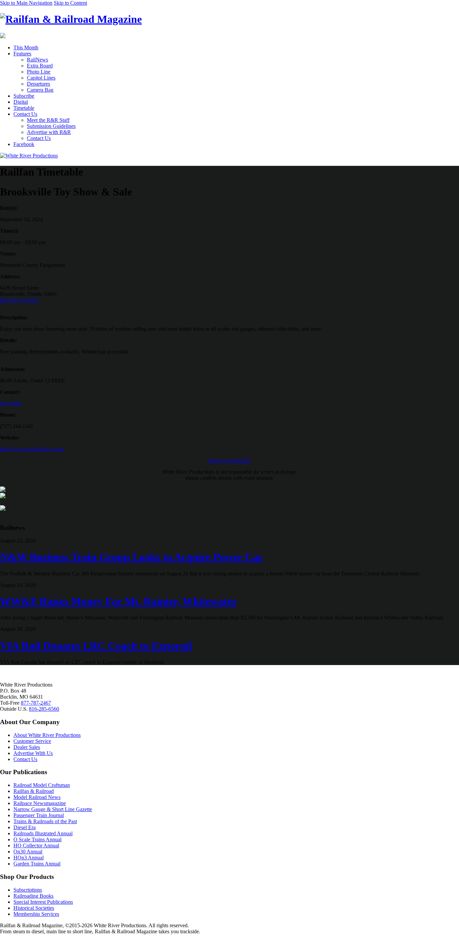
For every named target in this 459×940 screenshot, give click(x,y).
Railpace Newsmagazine (39, 803)
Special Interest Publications (43, 902)
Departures (38, 84)
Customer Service (32, 741)
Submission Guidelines (51, 126)
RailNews (37, 59)
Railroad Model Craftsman (41, 785)
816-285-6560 (44, 709)
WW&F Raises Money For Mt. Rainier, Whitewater (118, 601)
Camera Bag (40, 90)
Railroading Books (33, 896)
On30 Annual (27, 851)
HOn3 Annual (28, 857)
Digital (20, 102)
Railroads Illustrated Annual (43, 833)
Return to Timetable (229, 460)
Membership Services (36, 914)
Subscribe (23, 96)
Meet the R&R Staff (48, 120)
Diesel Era (24, 827)
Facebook (23, 144)
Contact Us (25, 114)
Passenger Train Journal (38, 815)
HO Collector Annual (36, 845)
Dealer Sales (26, 747)
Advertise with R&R (49, 132)
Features (22, 53)
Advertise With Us (33, 753)
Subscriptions (27, 890)
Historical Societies (33, 908)
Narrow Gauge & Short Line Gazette (52, 809)
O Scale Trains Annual (37, 839)
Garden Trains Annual (36, 863)
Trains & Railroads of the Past (45, 821)
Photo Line (38, 72)
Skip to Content (70, 3)
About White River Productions (47, 735)
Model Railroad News (36, 797)
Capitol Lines (41, 78)
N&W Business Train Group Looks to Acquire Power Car (131, 557)
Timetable (23, 108)
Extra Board (40, 65)
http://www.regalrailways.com (32, 449)
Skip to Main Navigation (26, 3)
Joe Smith (10, 403)
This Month (25, 47)
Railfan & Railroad (33, 791)
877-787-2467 (36, 703)
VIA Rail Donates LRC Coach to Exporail (96, 646)
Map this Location (19, 300)
